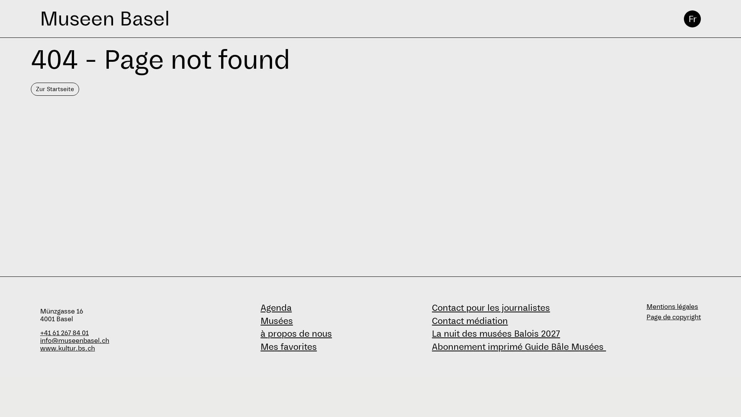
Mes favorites (289, 346)
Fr (693, 19)
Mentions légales (672, 307)
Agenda (276, 307)
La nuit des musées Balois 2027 (496, 333)
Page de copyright (673, 317)
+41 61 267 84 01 (64, 333)
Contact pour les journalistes (491, 307)
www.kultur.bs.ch (67, 348)
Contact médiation (470, 320)
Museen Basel (105, 19)
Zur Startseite (55, 89)
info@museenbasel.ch (74, 341)
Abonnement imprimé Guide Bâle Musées (519, 346)
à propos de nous (296, 333)
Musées (277, 320)
